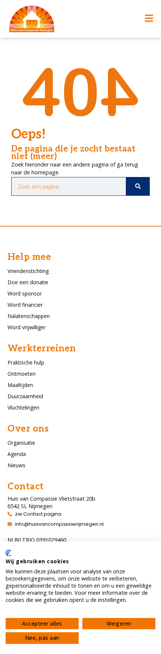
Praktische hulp (25, 362)
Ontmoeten (21, 373)
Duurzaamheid (25, 396)
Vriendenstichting (28, 270)
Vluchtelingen (23, 407)
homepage (44, 172)
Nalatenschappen (28, 316)
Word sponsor (24, 293)
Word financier (25, 304)
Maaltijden (20, 384)
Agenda (16, 454)
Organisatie (21, 442)
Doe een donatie (27, 282)
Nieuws (16, 465)
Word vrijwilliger (26, 327)
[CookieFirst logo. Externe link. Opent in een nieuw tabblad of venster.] (8, 553)
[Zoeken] (137, 186)
